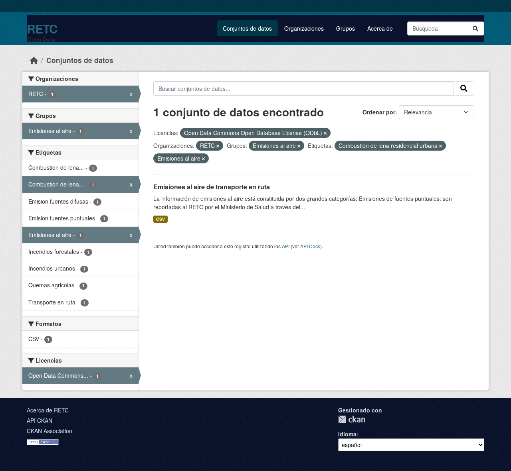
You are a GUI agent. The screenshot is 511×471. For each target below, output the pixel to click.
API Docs (310, 246)
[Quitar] (325, 133)
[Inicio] (34, 60)
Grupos (345, 28)
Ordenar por (378, 112)
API (285, 246)
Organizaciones (304, 28)
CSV (160, 219)
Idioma (347, 434)
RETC (42, 28)
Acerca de (380, 28)
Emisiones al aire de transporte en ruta (211, 186)
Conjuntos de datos (247, 28)
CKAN (351, 419)
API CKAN (39, 420)
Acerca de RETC (48, 410)
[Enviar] (475, 28)
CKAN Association (49, 431)
